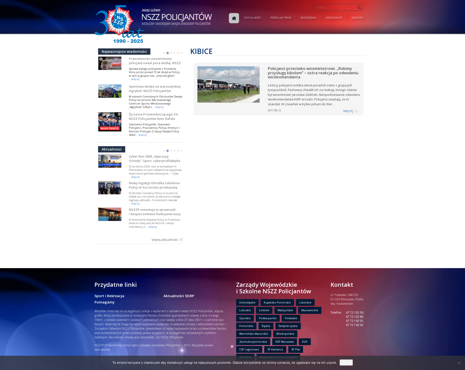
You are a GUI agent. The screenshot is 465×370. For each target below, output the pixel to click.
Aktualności (252, 17)
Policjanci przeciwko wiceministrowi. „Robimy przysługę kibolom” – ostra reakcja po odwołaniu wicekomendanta (313, 73)
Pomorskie (246, 326)
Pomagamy (104, 302)
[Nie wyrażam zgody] (459, 363)
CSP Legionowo (249, 349)
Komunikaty (334, 17)
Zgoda (346, 362)
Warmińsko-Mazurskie (253, 333)
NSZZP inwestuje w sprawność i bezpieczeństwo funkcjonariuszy (155, 211)
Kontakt (357, 17)
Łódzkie (264, 310)
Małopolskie (285, 310)
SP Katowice (275, 349)
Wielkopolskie (285, 333)
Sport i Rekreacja (109, 295)
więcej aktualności (165, 239)
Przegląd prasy (281, 17)
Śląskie (266, 326)
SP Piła (295, 349)
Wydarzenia (309, 17)
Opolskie (245, 318)
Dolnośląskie (247, 302)
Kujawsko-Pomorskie (277, 302)
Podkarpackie (268, 318)
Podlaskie (291, 318)
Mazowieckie (309, 310)
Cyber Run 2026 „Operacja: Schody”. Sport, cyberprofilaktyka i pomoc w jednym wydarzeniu (154, 160)
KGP (305, 341)
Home (234, 18)
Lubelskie (305, 302)
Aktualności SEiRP (178, 295)
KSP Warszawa (284, 341)
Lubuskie (245, 310)
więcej (135, 79)
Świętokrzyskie (288, 326)
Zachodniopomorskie (253, 341)
